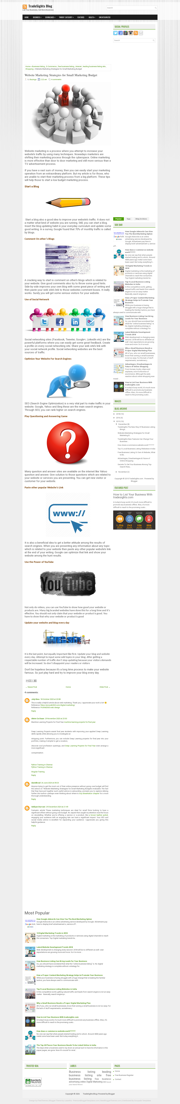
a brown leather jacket (98, 815)
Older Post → (105, 687)
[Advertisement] (68, 43)
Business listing (38, 66)
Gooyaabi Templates (142, 1101)
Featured (80, 17)
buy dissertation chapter (89, 793)
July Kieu (35, 699)
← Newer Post (31, 687)
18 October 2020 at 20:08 (50, 699)
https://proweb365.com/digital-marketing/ (57, 705)
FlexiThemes (43, 1101)
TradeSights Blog (37, 5)
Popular (118, 219)
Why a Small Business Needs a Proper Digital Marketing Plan (64, 1003)
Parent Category (66, 17)
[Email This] (27, 680)
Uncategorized (104, 17)
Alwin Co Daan (37, 718)
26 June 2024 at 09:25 (50, 783)
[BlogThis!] (30, 680)
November (122, 472)
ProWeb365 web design (50, 707)
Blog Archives (141, 219)
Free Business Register (124, 1075)
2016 (118, 418)
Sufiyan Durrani (38, 807)
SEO (104, 1082)
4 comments (56, 79)
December (122, 424)
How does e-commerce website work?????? (56, 1031)
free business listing (66, 66)
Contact (118, 1079)
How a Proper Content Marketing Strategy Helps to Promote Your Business (70, 975)
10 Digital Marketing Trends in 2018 (52, 933)
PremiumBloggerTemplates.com (86, 1101)
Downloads (50, 17)
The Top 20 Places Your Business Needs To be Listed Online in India (66, 1045)
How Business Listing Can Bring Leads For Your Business (62, 961)
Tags (128, 219)
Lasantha (68, 1101)
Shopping (29, 69)
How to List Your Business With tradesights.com (58, 1017)
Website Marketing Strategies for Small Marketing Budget (61, 75)
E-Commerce (51, 66)
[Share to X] (32, 680)
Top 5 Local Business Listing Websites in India (57, 989)
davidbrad (35, 783)
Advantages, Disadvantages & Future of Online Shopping (138, 365)
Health (92, 17)
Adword (80, 1084)
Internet (79, 66)
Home (27, 17)
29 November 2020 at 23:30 (56, 718)
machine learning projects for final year (79, 722)
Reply (33, 711)
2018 (118, 414)
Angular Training (38, 772)
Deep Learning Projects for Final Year (80, 746)
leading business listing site (94, 66)
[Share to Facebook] (35, 680)
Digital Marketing (94, 1082)
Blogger (134, 481)
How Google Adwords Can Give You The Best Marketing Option (64, 919)
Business (37, 17)
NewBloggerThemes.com (110, 1101)
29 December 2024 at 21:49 (57, 807)
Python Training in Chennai (41, 765)
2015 (118, 421)
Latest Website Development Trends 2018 (55, 947)
